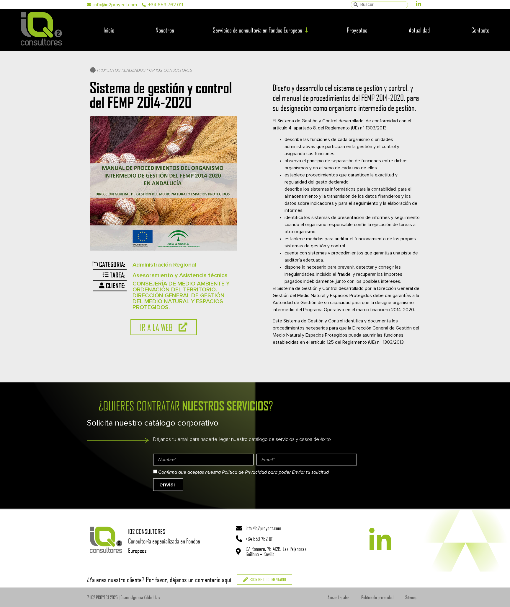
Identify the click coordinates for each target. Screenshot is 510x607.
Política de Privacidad (244, 472)
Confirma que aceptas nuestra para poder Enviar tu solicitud (243, 472)
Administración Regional (164, 265)
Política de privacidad (377, 597)
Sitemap (411, 597)
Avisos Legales (338, 597)
